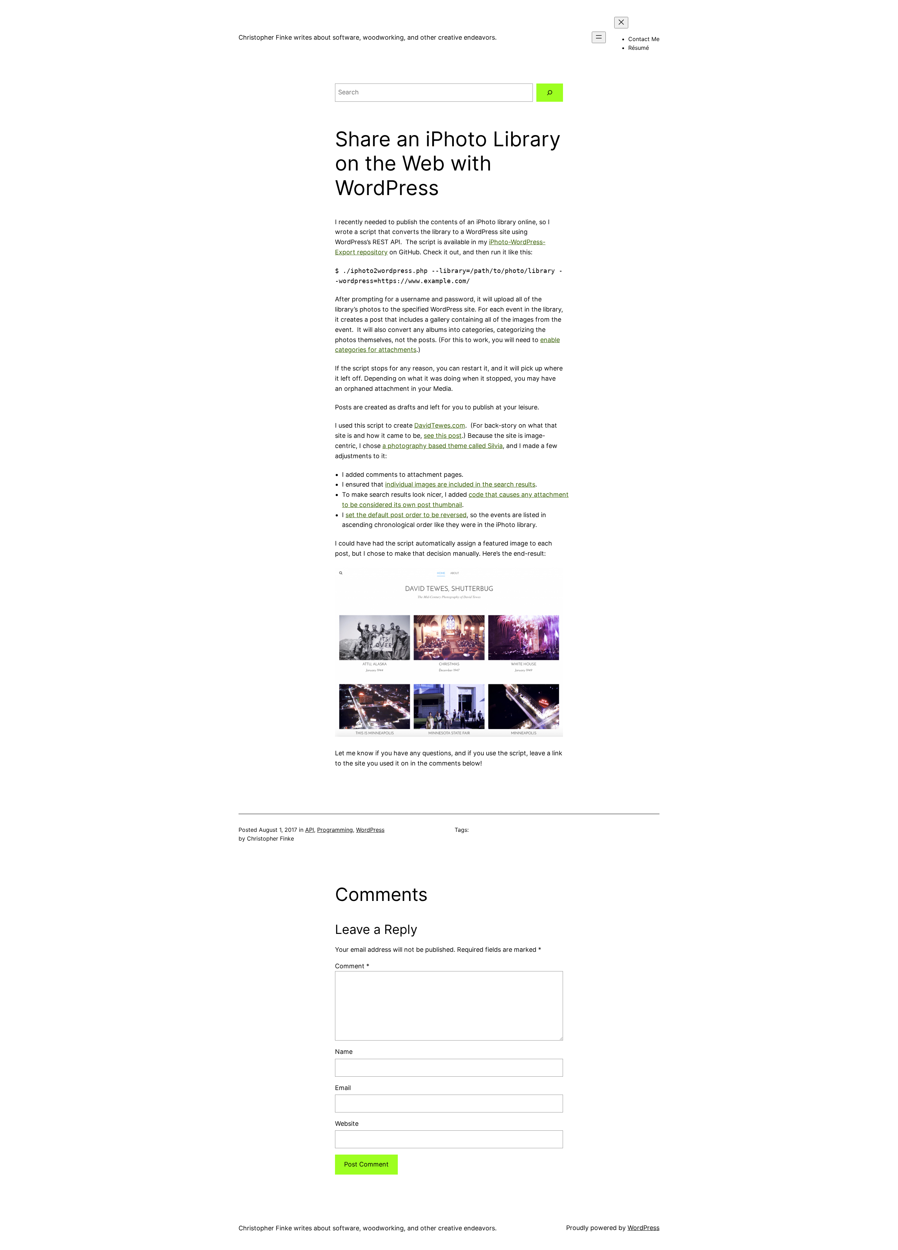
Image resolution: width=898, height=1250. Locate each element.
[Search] (549, 92)
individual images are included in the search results (460, 484)
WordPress (370, 829)
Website (346, 1123)
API (309, 829)
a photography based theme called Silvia (442, 445)
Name (344, 1051)
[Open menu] (599, 37)
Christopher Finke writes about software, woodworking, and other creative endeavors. (368, 37)
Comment (352, 966)
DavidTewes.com (439, 425)
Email (343, 1087)
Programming (335, 829)
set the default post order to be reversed (406, 515)
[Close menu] (621, 22)
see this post (443, 435)
